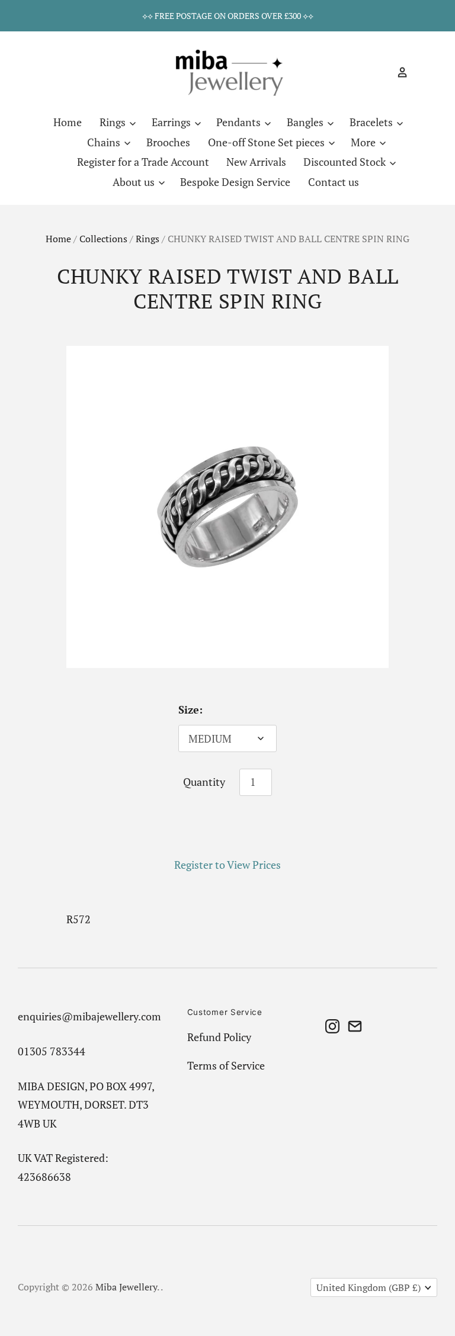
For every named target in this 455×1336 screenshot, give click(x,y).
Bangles (306, 122)
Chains (105, 142)
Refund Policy (219, 1037)
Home (67, 122)
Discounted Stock (345, 162)
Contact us (333, 182)
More (364, 142)
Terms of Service (226, 1065)
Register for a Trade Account (143, 162)
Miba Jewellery (126, 1287)
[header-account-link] (397, 72)
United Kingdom (368, 1288)
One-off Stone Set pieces (267, 142)
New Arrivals (256, 162)
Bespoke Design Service (235, 182)
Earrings (172, 122)
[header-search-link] (381, 72)
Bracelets (372, 122)
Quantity (204, 782)
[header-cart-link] (418, 72)
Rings (114, 122)
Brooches (168, 142)
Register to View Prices (227, 865)
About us (135, 182)
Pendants (239, 122)
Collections (103, 239)
